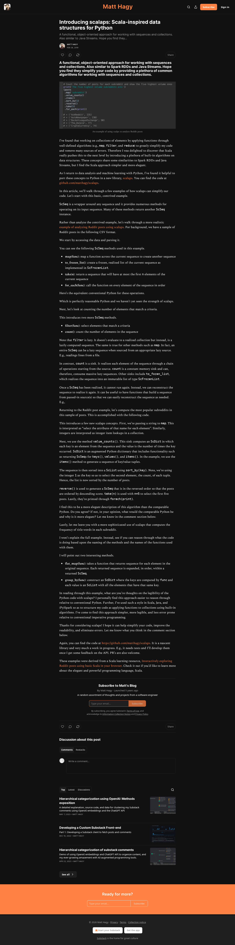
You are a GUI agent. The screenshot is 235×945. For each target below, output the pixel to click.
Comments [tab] (67, 749)
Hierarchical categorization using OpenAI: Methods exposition (97, 801)
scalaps (127, 178)
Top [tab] (63, 789)
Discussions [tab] (84, 789)
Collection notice (137, 922)
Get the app (133, 930)
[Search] (188, 7)
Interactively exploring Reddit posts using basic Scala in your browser (115, 663)
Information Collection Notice (116, 714)
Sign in (225, 7)
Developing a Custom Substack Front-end (90, 828)
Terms (123, 922)
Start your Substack (109, 930)
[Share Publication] (195, 7)
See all (66, 874)
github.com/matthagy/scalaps (78, 183)
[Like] (62, 55)
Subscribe (209, 7)
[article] (117, 808)
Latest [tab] (71, 789)
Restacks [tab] (80, 749)
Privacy (114, 922)
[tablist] (73, 750)
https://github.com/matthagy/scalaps (126, 643)
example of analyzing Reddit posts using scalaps (91, 227)
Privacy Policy (141, 714)
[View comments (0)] (70, 55)
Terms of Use (133, 710)
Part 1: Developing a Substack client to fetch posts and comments (95, 832)
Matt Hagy (72, 44)
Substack (101, 938)
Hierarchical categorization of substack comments (96, 850)
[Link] (54, 68)
